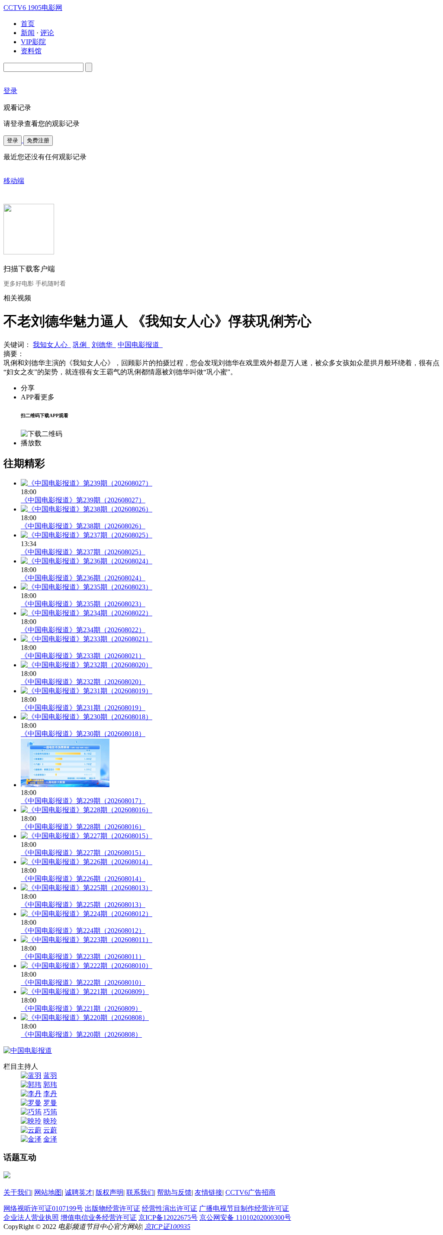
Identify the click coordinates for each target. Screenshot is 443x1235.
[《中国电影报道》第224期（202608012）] (86, 913)
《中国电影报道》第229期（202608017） (83, 800)
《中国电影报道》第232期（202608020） (83, 681)
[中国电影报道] (27, 1050)
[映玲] (31, 1121)
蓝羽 (50, 1075)
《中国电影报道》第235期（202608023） (83, 604)
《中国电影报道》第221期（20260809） (81, 1008)
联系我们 (140, 1192)
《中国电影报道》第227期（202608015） (83, 852)
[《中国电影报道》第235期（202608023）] (86, 587)
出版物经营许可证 (112, 1208)
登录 (12, 140)
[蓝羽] (31, 1075)
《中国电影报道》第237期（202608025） (83, 552)
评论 (47, 32)
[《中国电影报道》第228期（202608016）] (86, 810)
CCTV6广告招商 (250, 1192)
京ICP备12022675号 (168, 1217)
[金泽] (31, 1139)
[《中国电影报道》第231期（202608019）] (86, 691)
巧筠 (50, 1112)
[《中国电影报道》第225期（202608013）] (86, 887)
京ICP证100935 (167, 1226)
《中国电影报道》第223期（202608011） (83, 956)
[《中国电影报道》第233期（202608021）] (86, 639)
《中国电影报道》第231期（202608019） (83, 707)
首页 (28, 23)
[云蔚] (31, 1130)
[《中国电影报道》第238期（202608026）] (86, 509)
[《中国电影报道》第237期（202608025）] (86, 535)
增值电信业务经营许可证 (99, 1217)
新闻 (28, 32)
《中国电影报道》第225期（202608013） (83, 904)
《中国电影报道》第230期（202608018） (83, 733)
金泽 (50, 1139)
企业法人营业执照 (31, 1217)
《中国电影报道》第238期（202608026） (83, 526)
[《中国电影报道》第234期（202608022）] (86, 613)
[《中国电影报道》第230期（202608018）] (86, 716)
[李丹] (31, 1093)
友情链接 (208, 1192)
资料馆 (31, 51)
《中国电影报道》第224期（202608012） (83, 930)
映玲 (50, 1121)
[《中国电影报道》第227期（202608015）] (86, 835)
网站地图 (48, 1192)
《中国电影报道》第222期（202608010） (83, 982)
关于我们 (17, 1192)
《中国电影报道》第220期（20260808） (81, 1034)
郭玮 (50, 1084)
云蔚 (50, 1130)
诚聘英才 (79, 1192)
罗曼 (50, 1102)
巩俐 (81, 344)
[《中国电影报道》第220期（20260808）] (85, 1017)
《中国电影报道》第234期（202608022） (83, 630)
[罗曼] (31, 1102)
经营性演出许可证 (169, 1208)
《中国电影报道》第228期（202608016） (83, 826)
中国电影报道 (140, 344)
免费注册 (38, 140)
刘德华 (104, 344)
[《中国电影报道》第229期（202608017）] (65, 784)
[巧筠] (31, 1112)
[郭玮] (31, 1084)
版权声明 (109, 1192)
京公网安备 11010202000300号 (245, 1217)
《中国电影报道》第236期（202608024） (83, 578)
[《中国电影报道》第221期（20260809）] (85, 991)
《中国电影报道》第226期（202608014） (83, 878)
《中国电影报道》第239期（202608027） (83, 500)
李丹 (50, 1093)
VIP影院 (33, 41)
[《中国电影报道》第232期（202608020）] (86, 665)
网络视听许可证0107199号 (43, 1208)
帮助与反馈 (174, 1192)
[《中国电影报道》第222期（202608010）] (86, 965)
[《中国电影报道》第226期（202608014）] (86, 861)
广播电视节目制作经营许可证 (244, 1208)
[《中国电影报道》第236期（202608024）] (86, 561)
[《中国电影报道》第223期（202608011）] (86, 939)
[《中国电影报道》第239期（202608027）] (86, 483)
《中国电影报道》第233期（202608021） (83, 655)
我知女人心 (52, 344)
